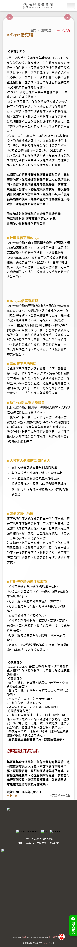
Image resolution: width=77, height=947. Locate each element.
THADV (53, 937)
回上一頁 (12, 795)
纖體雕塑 (46, 30)
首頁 (33, 30)
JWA (24, 937)
